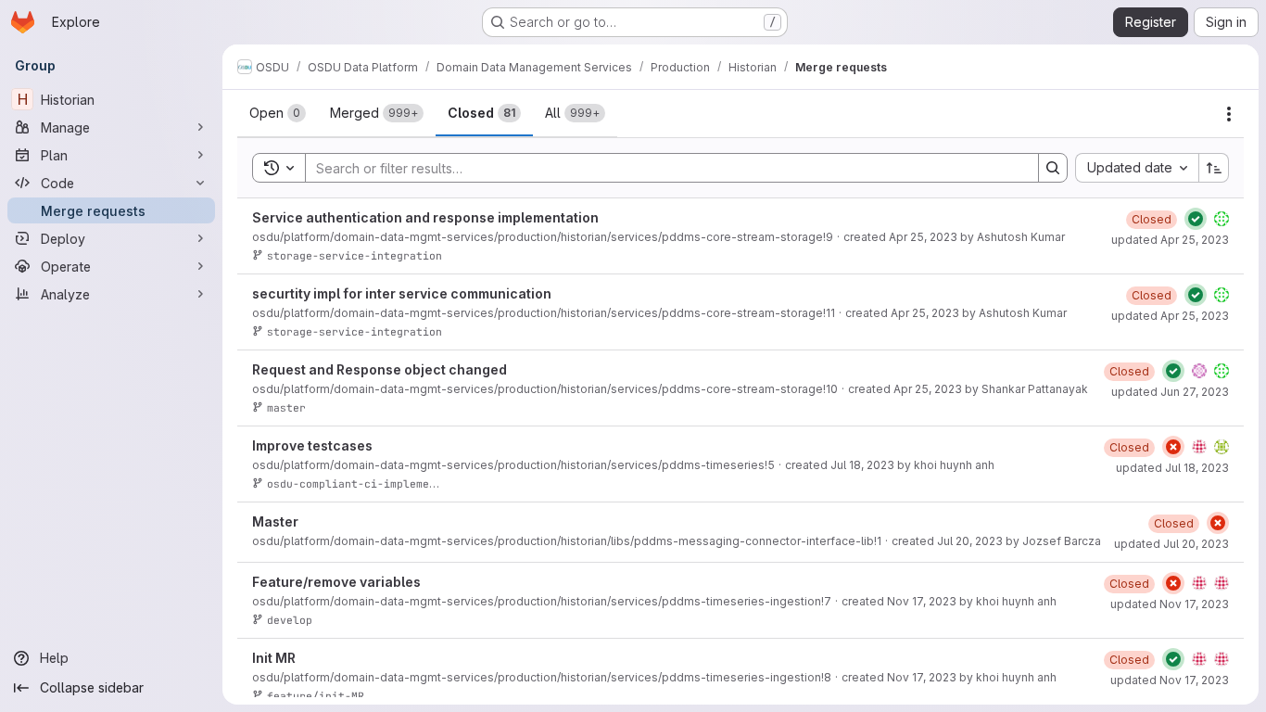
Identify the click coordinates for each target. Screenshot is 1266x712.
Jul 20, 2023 (970, 541)
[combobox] (1136, 168)
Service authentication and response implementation (425, 217)
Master (275, 521)
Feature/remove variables (336, 582)
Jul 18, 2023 (862, 465)
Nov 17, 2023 (921, 601)
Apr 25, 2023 (923, 237)
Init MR (274, 658)
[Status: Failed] (1173, 447)
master (286, 407)
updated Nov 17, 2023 (1169, 604)
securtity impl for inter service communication (401, 293)
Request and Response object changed (379, 369)
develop (289, 620)
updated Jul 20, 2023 (1171, 544)
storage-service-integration (354, 255)
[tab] (277, 113)
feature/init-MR (315, 696)
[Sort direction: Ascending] (1214, 168)
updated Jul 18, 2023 (1172, 468)
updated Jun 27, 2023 (1170, 392)
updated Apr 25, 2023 (1170, 240)
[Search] (1053, 168)
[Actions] (1229, 114)
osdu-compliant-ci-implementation (371, 483)
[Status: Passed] (1195, 219)
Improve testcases (312, 445)
